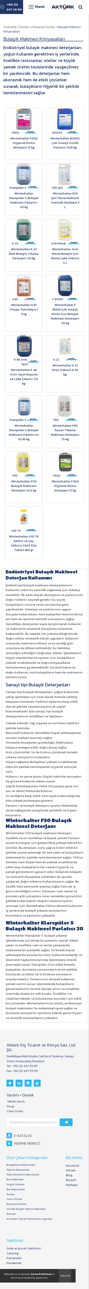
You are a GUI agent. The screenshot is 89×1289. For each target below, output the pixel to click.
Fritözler (11, 1214)
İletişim (71, 1179)
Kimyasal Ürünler (43, 27)
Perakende (13, 1262)
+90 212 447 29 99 (14, 7)
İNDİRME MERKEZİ (26, 1143)
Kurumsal (72, 1165)
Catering (12, 1253)
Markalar (72, 1184)
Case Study (15, 1110)
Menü (40, 6)
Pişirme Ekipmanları (18, 1170)
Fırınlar (10, 1194)
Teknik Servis (16, 1101)
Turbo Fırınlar (14, 1199)
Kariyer (71, 1170)
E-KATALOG (22, 1135)
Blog (69, 1175)
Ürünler (24, 27)
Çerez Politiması (41, 1274)
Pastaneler (14, 1257)
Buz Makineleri (15, 1179)
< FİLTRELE (10, 25)
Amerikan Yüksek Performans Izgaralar (29, 1219)
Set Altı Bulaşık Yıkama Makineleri (26, 1209)
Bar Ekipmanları (15, 1189)
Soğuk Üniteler (15, 1184)
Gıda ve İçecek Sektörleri (23, 1248)
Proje (10, 1106)
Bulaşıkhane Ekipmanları (20, 1165)
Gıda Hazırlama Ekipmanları (22, 1174)
